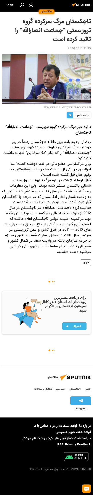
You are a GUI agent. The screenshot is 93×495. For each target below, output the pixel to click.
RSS (60, 445)
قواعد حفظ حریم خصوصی (73, 432)
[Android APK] (76, 457)
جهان (86, 262)
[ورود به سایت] (31, 4)
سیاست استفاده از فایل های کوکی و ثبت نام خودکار (56, 438)
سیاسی (60, 388)
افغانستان (74, 388)
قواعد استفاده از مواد (63, 426)
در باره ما (85, 426)
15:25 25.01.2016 (79, 49)
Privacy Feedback (78, 445)
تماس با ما (41, 426)
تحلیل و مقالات (43, 388)
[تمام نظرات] (86, 488)
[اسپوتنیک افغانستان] (82, 7)
